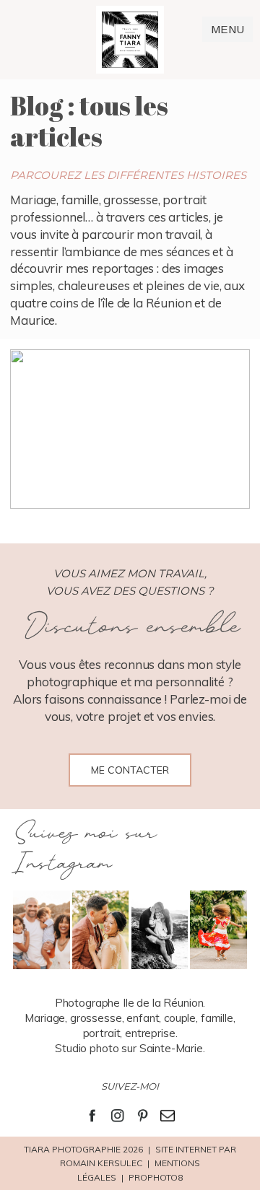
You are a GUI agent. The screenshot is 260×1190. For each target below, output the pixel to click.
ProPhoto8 (156, 1177)
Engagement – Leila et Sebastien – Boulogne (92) (129, 431)
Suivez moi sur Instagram (84, 849)
